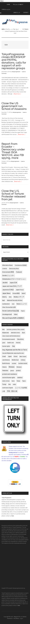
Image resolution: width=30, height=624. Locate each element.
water (14, 384)
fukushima (20, 339)
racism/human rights (8, 377)
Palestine (5, 370)
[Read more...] (17, 94)
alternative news (15, 332)
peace (12, 370)
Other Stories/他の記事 (9, 307)
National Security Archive (14, 300)
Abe (3, 329)
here (13, 516)
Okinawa (11, 367)
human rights (6, 346)
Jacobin (4, 282)
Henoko (18, 342)
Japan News (6, 293)
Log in (21, 618)
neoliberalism (6, 304)
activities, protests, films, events (15, 329)
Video (15, 314)
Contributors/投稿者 (21, 265)
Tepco (24, 381)
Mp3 (3, 300)
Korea (15, 356)
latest (23, 293)
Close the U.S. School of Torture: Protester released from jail (13, 195)
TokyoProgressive (15, 21)
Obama (4, 367)
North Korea (6, 363)
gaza (3, 342)
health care (10, 342)
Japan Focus (20, 290)
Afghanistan (5, 332)
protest (18, 370)
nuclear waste (22, 363)
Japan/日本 (13, 282)
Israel (4, 356)
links (10, 297)
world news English (7, 387)
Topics (23, 311)
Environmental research (8, 339)
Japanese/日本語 (8, 290)
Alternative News (7, 265)
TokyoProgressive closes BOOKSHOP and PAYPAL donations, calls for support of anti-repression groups (14, 61)
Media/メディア (19, 297)
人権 (3, 391)
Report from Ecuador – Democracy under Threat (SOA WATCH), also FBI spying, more (13, 150)
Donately (22, 456)
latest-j (4, 297)
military (23, 360)
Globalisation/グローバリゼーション (14, 279)
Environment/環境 (8, 272)
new (13, 304)
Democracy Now (14, 268)
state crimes (5, 381)
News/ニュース (22, 304)
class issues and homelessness (11, 336)
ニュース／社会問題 (21, 387)
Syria (13, 381)
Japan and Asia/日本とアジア (12, 286)
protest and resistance (9, 374)
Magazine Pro (17, 616)
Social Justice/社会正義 (10, 311)
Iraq (13, 346)
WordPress (16, 618)
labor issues (23, 356)
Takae (18, 381)
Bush (23, 332)
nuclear (14, 363)
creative (4, 268)
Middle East (15, 360)
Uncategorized (7, 314)
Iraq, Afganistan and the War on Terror (14, 350)
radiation (19, 377)
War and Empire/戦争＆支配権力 (13, 318)
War (9, 384)
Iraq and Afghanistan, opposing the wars (13, 353)
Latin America (6, 360)
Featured (19, 272)
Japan (10, 356)
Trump (4, 384)
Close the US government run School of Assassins (14, 106)
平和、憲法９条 (12, 391)
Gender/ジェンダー (8, 275)
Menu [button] (2, 1)
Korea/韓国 (16, 293)
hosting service (13, 452)
